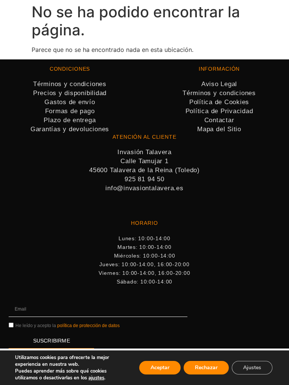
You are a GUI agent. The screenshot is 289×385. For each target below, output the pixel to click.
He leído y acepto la (67, 325)
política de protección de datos (88, 325)
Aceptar (160, 367)
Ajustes (252, 367)
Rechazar (206, 367)
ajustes (96, 377)
